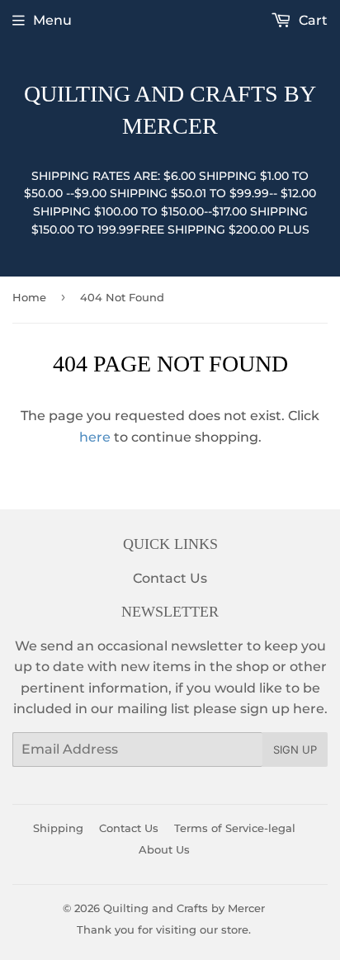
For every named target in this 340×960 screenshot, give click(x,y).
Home (29, 297)
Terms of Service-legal (234, 828)
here (95, 437)
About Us (164, 849)
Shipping (58, 828)
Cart (311, 20)
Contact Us (170, 578)
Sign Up (295, 749)
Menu (52, 20)
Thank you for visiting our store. (164, 929)
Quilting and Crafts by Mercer (170, 110)
